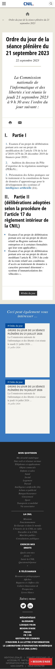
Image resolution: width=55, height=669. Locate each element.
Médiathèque (27, 617)
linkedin (30, 605)
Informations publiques (18, 663)
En (30, 634)
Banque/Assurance (28, 493)
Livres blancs (27, 592)
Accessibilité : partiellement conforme (27, 660)
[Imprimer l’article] (10, 123)
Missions (27, 518)
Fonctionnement (27, 522)
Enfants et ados (27, 470)
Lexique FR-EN (27, 624)
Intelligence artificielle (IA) (27, 486)
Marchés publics (27, 535)
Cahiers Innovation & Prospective (27, 587)
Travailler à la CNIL (27, 531)
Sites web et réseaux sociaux (27, 460)
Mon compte (17, 666)
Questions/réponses (27, 564)
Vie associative (27, 506)
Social (28, 477)
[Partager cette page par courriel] (20, 123)
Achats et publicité (27, 490)
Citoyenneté (27, 496)
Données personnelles (38, 657)
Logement (27, 480)
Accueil (28, 14)
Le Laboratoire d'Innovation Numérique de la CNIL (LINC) (27, 647)
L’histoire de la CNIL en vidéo (27, 528)
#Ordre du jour (28, 293)
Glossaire (27, 621)
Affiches (27, 579)
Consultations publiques (27, 538)
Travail (27, 483)
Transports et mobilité (27, 503)
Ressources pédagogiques (27, 576)
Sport (27, 499)
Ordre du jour (16, 325)
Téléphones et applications (27, 464)
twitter (23, 605)
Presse (27, 631)
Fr (25, 634)
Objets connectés (27, 467)
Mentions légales (13, 657)
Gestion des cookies (27, 638)
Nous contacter (36, 666)
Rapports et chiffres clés (27, 582)
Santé (27, 473)
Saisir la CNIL (27, 559)
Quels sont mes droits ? (27, 554)
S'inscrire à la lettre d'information (28, 641)
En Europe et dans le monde (27, 525)
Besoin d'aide (41, 661)
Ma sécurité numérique (27, 457)
